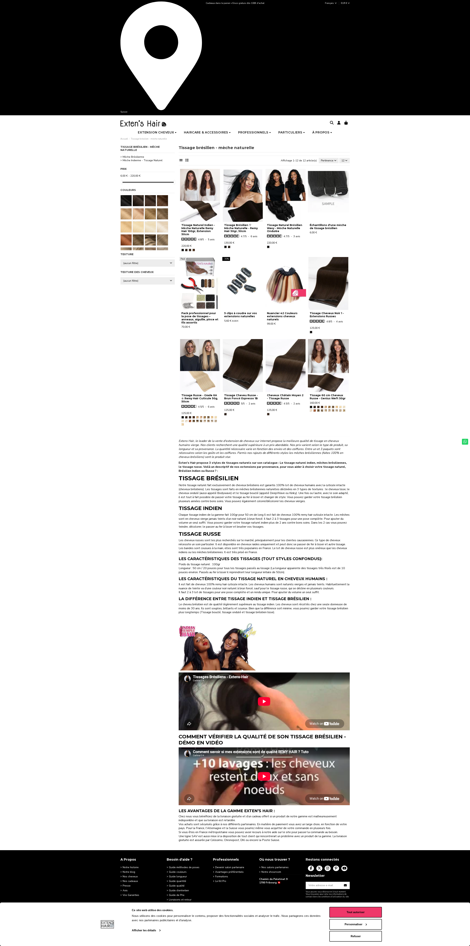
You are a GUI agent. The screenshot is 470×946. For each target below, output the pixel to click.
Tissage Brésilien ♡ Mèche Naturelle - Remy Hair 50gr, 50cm (241, 228)
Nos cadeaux (130, 881)
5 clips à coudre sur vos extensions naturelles (240, 315)
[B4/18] (197, 421)
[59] (190, 421)
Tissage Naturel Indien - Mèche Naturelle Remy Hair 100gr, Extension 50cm (198, 229)
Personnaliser (353, 924)
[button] (157, 132)
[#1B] (186, 250)
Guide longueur (178, 876)
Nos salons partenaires (275, 867)
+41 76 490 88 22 (269, 888)
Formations (221, 876)
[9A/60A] (204, 421)
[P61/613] (182, 424)
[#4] (193, 250)
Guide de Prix (176, 895)
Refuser (356, 936)
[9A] (208, 417)
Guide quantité (177, 881)
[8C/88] (208, 421)
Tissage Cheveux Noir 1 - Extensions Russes (327, 315)
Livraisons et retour (180, 899)
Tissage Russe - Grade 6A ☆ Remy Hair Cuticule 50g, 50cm (199, 398)
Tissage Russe (200, 534)
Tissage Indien (200, 508)
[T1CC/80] (212, 421)
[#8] (201, 417)
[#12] (212, 417)
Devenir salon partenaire (229, 867)
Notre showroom (271, 872)
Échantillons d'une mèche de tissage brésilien (328, 226)
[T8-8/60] (344, 410)
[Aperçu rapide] (200, 220)
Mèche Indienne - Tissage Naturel (142, 160)
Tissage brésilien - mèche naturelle (140, 148)
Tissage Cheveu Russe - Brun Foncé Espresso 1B (241, 397)
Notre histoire (131, 867)
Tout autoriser (356, 912)
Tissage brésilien (209, 478)
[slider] (121, 182)
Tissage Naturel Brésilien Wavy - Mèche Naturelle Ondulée (284, 228)
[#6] (197, 417)
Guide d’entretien (179, 890)
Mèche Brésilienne (133, 157)
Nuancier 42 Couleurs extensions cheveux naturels (282, 316)
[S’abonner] (345, 885)
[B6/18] (201, 421)
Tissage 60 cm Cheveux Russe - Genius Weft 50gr (328, 397)
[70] (186, 421)
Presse (127, 885)
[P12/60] (215, 421)
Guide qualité (177, 885)
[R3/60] (325, 410)
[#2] (190, 250)
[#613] (182, 421)
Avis (125, 890)
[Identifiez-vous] (339, 123)
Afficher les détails (144, 930)
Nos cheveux (130, 876)
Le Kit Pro (220, 881)
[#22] (215, 417)
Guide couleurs (178, 872)
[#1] (182, 250)
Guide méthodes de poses (184, 867)
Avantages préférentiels (229, 872)
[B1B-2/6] (193, 421)
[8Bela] (204, 417)
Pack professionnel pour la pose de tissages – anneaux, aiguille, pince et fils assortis (199, 318)
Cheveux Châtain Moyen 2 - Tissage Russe (285, 397)
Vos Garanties (131, 895)
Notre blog (129, 872)
